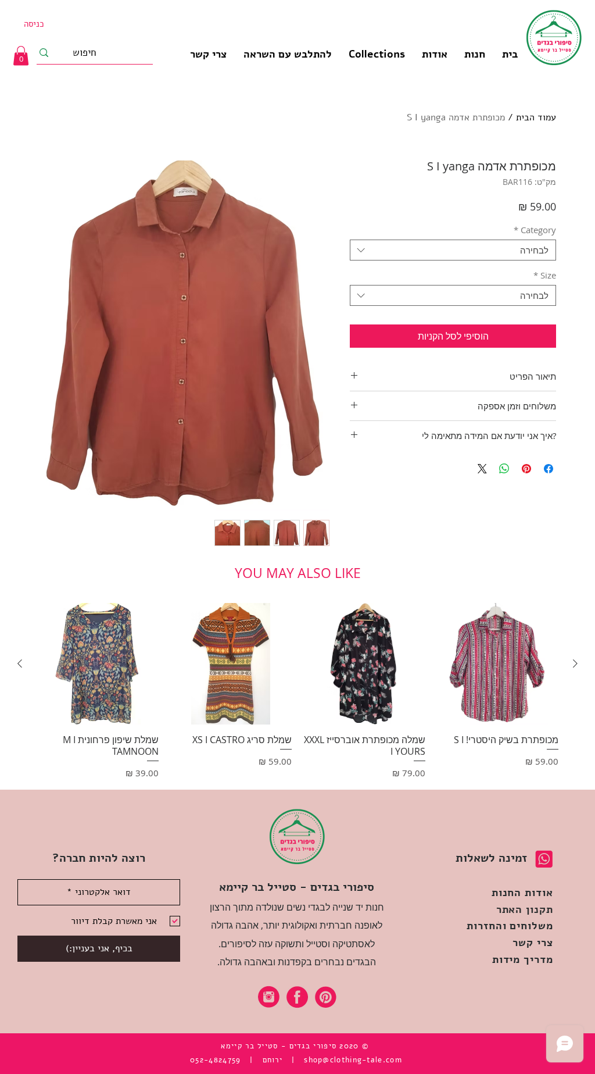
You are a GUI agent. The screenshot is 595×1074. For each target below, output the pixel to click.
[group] (297, 691)
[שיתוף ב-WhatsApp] (504, 469)
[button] (376, 54)
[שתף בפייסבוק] (548, 469)
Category (535, 229)
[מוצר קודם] (575, 663)
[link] (21, 55)
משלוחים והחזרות (510, 926)
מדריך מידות (522, 959)
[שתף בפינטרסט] (526, 469)
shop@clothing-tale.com (353, 1060)
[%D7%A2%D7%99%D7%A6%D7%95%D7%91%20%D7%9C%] (268, 997)
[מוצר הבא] (20, 663)
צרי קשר (532, 943)
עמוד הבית (536, 117)
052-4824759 (215, 1060)
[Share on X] (482, 469)
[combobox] (453, 250)
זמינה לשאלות (491, 858)
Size (544, 275)
